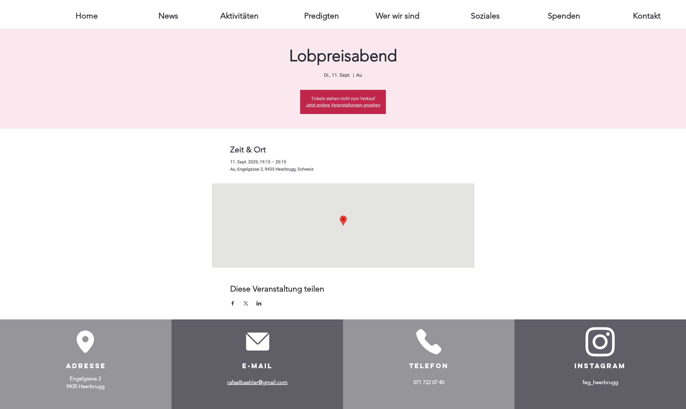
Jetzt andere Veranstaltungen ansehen (343, 105)
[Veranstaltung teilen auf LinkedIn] (259, 303)
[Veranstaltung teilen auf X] (245, 303)
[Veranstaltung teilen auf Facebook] (232, 303)
